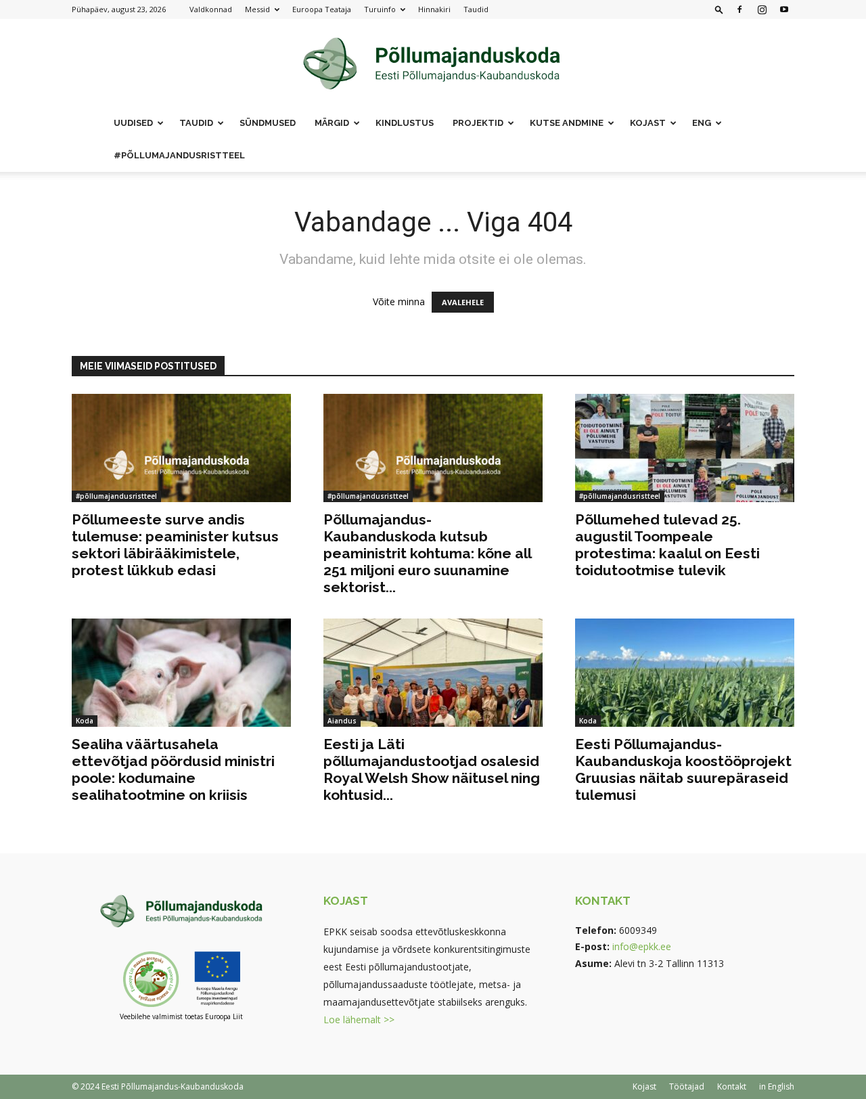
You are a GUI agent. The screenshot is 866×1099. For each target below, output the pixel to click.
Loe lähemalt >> (358, 1019)
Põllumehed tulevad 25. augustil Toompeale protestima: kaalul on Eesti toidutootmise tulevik (667, 545)
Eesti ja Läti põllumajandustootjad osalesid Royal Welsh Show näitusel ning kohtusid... (431, 769)
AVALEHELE (463, 302)
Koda (84, 720)
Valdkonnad (210, 9)
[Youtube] (784, 9)
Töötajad (686, 1086)
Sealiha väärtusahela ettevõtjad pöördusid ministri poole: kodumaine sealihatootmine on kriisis (173, 769)
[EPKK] (433, 64)
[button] (719, 9)
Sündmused (268, 123)
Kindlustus (404, 123)
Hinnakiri (434, 9)
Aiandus (342, 720)
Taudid (475, 9)
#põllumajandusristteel (179, 155)
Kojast (644, 1086)
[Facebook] (739, 9)
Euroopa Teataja (321, 9)
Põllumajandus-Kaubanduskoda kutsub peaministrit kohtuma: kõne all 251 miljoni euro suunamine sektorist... (427, 553)
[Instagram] (762, 9)
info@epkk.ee (641, 946)
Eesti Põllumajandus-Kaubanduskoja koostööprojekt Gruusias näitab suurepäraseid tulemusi (683, 769)
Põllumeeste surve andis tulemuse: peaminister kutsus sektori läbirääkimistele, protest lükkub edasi (175, 545)
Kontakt (731, 1086)
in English (776, 1086)
